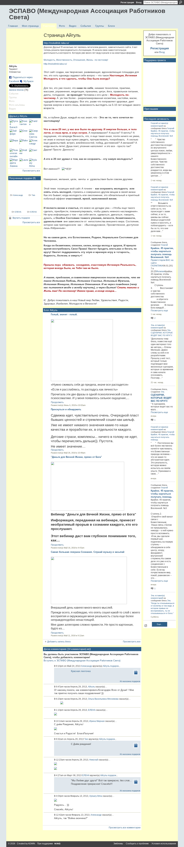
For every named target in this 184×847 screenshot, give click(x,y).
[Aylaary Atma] (33, 162)
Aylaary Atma (95, 796)
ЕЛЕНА (18, 212)
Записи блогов (16, 90)
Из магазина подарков (130, 681)
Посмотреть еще (159, 310)
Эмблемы (118, 843)
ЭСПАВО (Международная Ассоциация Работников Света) (87, 13)
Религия (160, 271)
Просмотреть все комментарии (125, 827)
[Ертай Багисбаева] (14, 124)
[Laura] (23, 162)
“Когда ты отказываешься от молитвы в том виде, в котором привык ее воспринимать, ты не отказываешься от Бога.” (162, 608)
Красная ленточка (81, 671)
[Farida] (33, 124)
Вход (139, 2)
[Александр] (33, 143)
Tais (33, 195)
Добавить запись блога (59, 641)
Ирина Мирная (97, 721)
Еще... (159, 624)
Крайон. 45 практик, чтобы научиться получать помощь (163, 437)
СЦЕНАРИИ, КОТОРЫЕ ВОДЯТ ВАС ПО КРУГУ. (161, 398)
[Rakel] (23, 143)
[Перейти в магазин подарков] (136, 672)
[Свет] (33, 153)
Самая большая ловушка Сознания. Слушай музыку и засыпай (87, 552)
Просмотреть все (31, 170)
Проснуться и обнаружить (66, 409)
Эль (152, 325)
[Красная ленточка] (16, 187)
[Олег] (23, 133)
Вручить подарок (21, 218)
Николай (93, 759)
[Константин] (23, 124)
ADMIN (31, 843)
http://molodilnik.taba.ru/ (55, 64)
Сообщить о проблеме (137, 843)
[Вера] (14, 143)
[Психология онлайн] (14, 153)
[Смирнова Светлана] (33, 133)
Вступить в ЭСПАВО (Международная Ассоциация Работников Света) (82, 660)
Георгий (154, 123)
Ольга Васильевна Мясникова (103, 699)
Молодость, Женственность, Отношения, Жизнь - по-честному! (76, 60)
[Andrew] (23, 153)
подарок (114, 666)
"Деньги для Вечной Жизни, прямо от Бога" (76, 457)
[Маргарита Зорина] (14, 162)
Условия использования (163, 843)
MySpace (28, 81)
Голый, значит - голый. (64, 314)
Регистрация (127, 2)
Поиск (180, 2)
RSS (146, 625)
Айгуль (106, 666)
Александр (18, 195)
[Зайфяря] (14, 133)
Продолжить (57, 402)
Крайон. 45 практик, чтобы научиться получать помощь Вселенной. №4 (163, 133)
